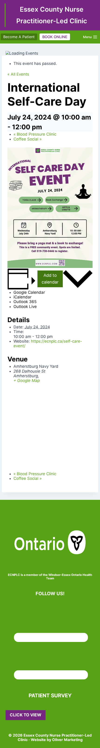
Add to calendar (50, 278)
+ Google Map (26, 380)
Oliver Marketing (67, 739)
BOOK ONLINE (54, 36)
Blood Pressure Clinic (34, 134)
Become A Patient (19, 36)
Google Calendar (29, 292)
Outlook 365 (25, 301)
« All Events (18, 74)
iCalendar (22, 297)
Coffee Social (27, 139)
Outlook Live (25, 306)
